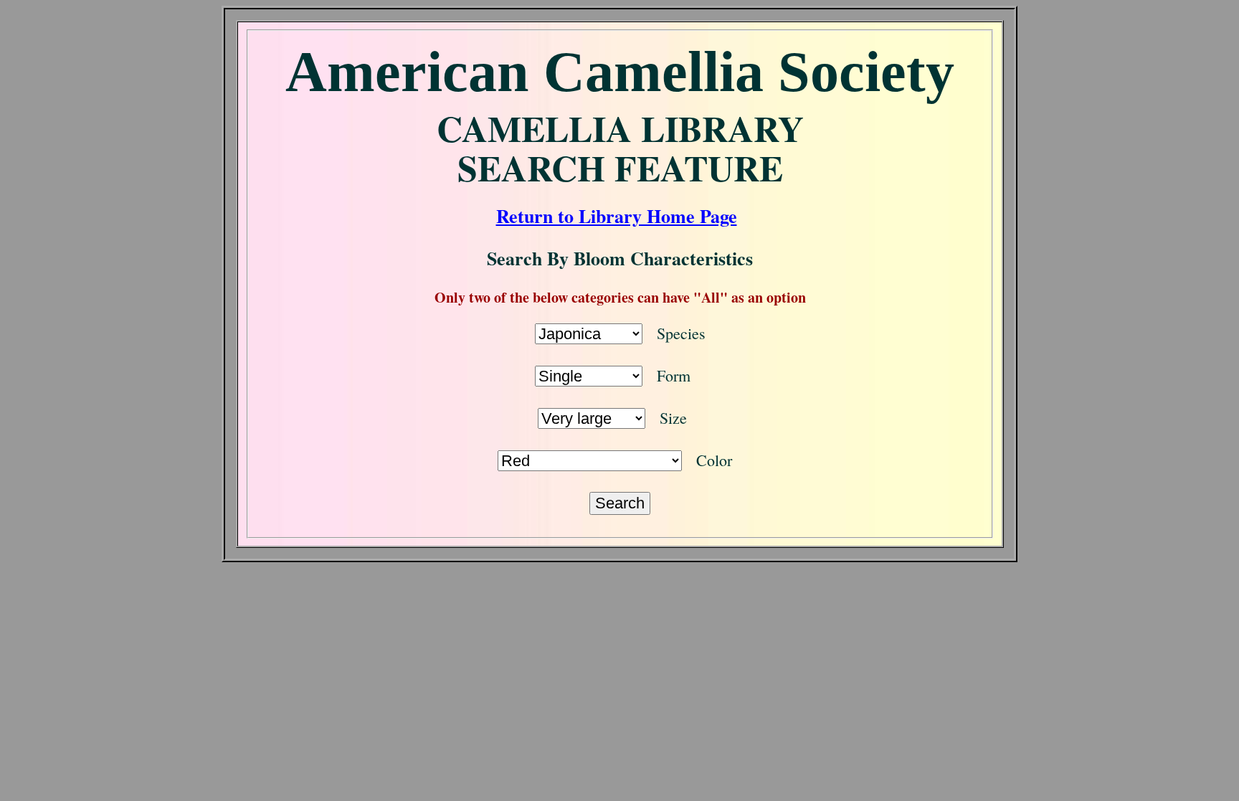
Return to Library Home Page (616, 215)
